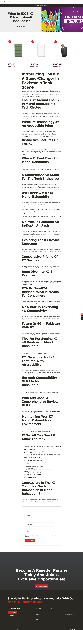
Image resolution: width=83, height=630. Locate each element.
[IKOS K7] (19, 39)
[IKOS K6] (41, 39)
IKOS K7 (11, 64)
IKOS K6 (34, 64)
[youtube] (24, 26)
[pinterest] (21, 26)
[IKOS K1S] (64, 39)
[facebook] (17, 26)
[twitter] (19, 26)
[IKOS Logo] (7, 1)
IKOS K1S (57, 64)
